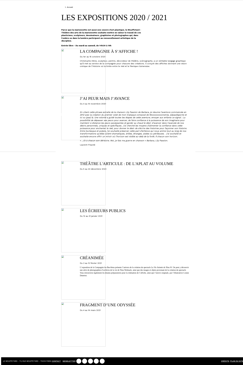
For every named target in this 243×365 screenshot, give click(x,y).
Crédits (225, 361)
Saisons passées (42, 104)
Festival (42, 32)
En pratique (37, 43)
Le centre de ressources (42, 73)
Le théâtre (42, 55)
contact (56, 361)
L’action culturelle (42, 91)
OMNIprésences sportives (42, 117)
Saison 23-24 (37, 21)
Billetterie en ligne (37, 7)
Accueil (70, 7)
